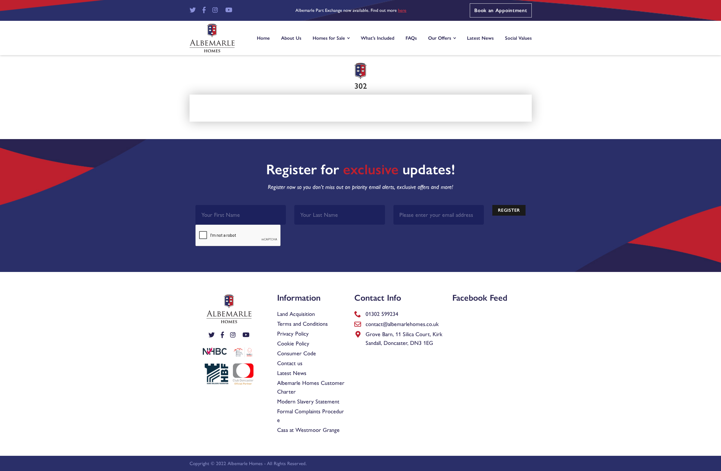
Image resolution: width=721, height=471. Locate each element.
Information (299, 298)
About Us (291, 38)
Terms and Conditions (302, 323)
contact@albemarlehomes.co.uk (402, 324)
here (402, 10)
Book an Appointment (500, 10)
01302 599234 (382, 314)
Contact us (289, 363)
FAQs (411, 38)
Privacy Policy (293, 333)
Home (263, 38)
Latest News (480, 38)
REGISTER (509, 210)
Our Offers (439, 38)
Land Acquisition (296, 314)
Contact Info (377, 298)
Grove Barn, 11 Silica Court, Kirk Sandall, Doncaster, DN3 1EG (404, 338)
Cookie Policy (293, 343)
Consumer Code (296, 353)
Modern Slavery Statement (308, 401)
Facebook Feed (480, 298)
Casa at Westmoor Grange (308, 430)
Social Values (518, 38)
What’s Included (377, 38)
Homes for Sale (329, 38)
